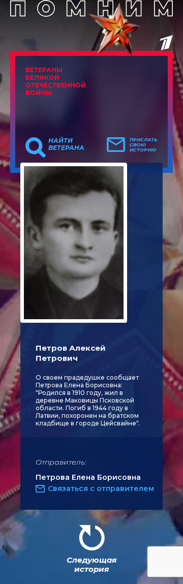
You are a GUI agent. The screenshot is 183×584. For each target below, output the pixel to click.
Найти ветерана (66, 144)
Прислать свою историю (144, 144)
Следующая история (91, 564)
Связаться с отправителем (101, 488)
